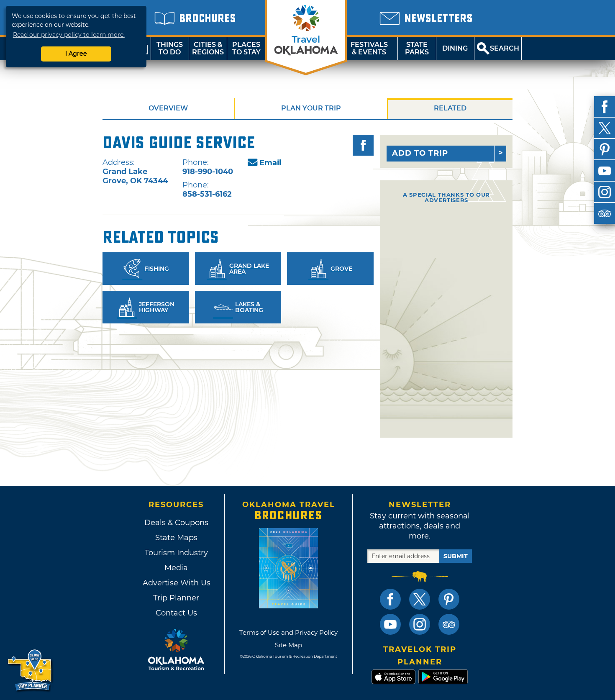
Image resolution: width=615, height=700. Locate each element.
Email (270, 162)
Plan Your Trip (311, 108)
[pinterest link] (448, 599)
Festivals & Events (369, 48)
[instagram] (604, 192)
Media (176, 567)
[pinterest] (604, 149)
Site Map (288, 645)
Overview (168, 108)
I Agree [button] (76, 53)
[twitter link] (419, 599)
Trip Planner (176, 598)
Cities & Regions (208, 48)
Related (450, 108)
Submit (455, 556)
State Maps (176, 537)
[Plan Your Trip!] (30, 670)
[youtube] (604, 170)
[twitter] (604, 128)
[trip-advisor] (604, 213)
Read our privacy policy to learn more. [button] (69, 34)
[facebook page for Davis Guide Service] (363, 145)
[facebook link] (390, 599)
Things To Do (169, 48)
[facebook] (604, 106)
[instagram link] (419, 624)
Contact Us (176, 613)
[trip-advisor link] (448, 624)
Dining (455, 48)
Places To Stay (246, 48)
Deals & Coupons (176, 522)
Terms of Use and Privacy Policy (288, 632)
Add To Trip (420, 153)
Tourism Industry (176, 552)
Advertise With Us (176, 582)
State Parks (417, 48)
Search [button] (504, 48)
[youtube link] (390, 624)
